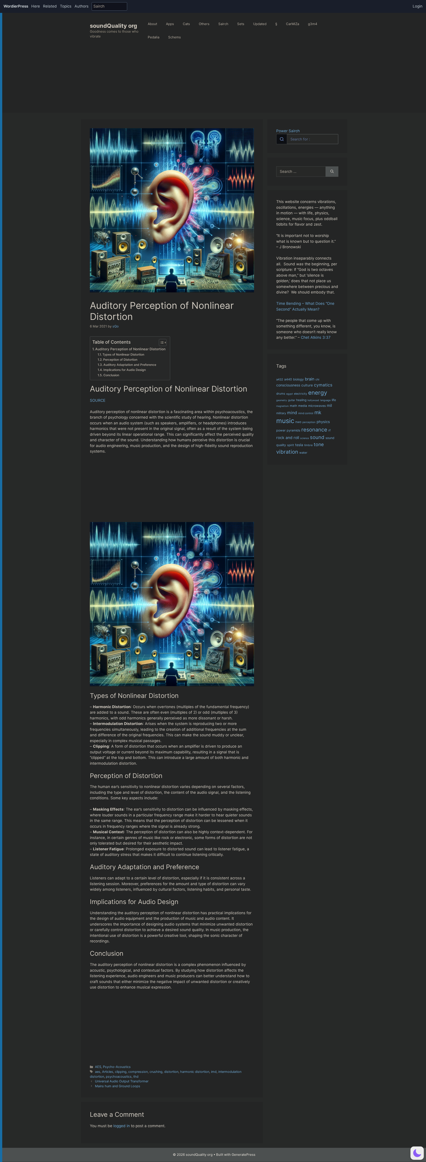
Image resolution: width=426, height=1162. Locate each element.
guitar (291, 400)
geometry (281, 400)
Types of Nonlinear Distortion (123, 354)
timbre (308, 445)
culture (307, 385)
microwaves (317, 406)
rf (329, 430)
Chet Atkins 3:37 (316, 337)
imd (214, 1071)
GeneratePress (243, 1154)
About (152, 24)
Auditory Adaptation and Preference (129, 364)
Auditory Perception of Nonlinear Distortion (130, 349)
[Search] (332, 171)
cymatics (323, 385)
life (334, 400)
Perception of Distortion (120, 359)
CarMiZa (292, 24)
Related (50, 6)
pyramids (293, 430)
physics (323, 422)
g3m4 (312, 24)
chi (317, 379)
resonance (314, 429)
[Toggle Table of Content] (161, 342)
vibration (287, 452)
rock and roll (287, 437)
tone (319, 444)
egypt (289, 393)
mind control (305, 413)
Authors (82, 6)
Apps (170, 24)
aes (97, 1071)
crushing (156, 1071)
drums (280, 393)
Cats (186, 24)
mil (329, 405)
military (281, 413)
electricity (300, 393)
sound (317, 437)
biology (298, 379)
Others (204, 24)
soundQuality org (113, 25)
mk (317, 412)
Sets (240, 24)
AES (98, 1067)
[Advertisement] (214, 82)
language (325, 400)
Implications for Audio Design (124, 370)
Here (35, 6)
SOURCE (97, 400)
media (302, 406)
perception (309, 422)
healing (301, 400)
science (304, 438)
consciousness (288, 385)
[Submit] (281, 139)
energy (317, 392)
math (293, 406)
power (281, 430)
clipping (120, 1071)
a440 (288, 379)
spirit (290, 445)
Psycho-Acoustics (117, 1067)
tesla (299, 445)
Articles (107, 1071)
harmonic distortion (194, 1071)
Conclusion (111, 375)
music (285, 421)
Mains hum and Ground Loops (117, 1086)
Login (417, 6)
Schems (174, 37)
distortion (171, 1071)
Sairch (223, 24)
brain (309, 378)
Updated (259, 24)
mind (292, 412)
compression (138, 1071)
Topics (65, 6)
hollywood (313, 400)
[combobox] (307, 139)
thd (135, 1076)
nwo (298, 422)
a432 (279, 379)
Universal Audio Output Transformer (121, 1081)
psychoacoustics (119, 1076)
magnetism (282, 406)
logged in (121, 1126)
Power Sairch (288, 131)
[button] (417, 1153)
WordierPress (16, 6)
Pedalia (153, 37)
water (303, 452)
